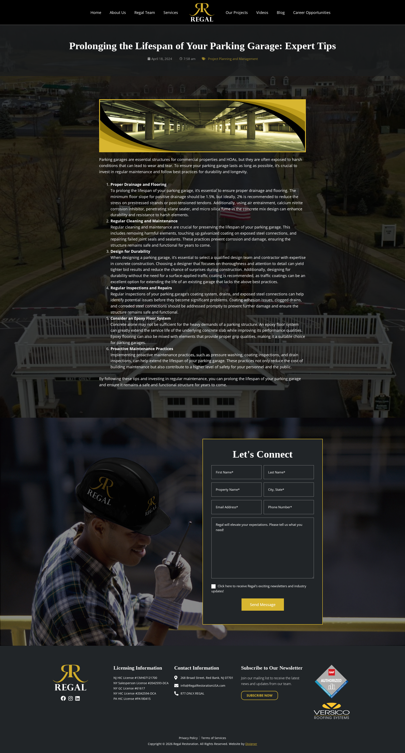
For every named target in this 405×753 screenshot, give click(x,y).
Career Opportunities (312, 12)
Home (95, 12)
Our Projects (237, 12)
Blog (281, 12)
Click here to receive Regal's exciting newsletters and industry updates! (258, 588)
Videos (262, 12)
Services (170, 12)
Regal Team (144, 12)
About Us (118, 12)
